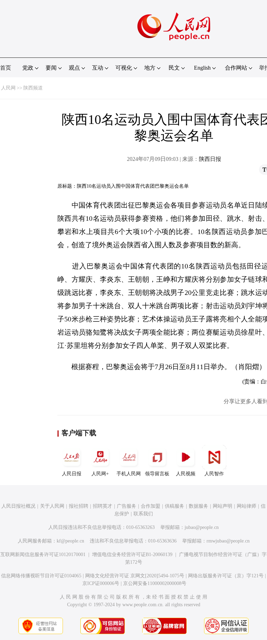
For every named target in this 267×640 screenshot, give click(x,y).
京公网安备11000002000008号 (154, 583)
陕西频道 (33, 88)
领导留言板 (157, 473)
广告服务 (126, 506)
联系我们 (143, 513)
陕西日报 (210, 159)
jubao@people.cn (202, 527)
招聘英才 (102, 506)
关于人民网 (52, 506)
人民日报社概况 (18, 506)
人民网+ (100, 473)
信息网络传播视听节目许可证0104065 (41, 575)
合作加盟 (150, 506)
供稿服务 (174, 506)
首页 (5, 68)
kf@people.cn (70, 541)
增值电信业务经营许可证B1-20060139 (132, 554)
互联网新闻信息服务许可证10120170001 (43, 554)
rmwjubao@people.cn (228, 541)
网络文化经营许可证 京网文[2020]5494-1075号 (134, 575)
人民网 (8, 88)
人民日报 (71, 473)
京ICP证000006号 (100, 583)
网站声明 (222, 506)
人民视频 (185, 473)
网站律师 (246, 506)
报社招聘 (78, 506)
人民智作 (214, 473)
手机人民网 (128, 473)
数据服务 (198, 506)
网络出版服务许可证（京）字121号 (226, 575)
